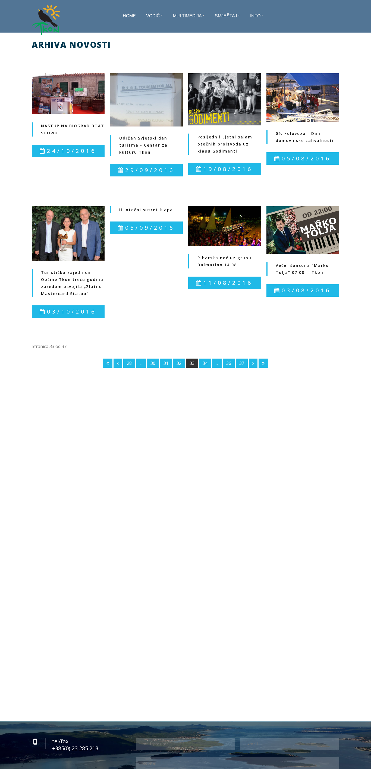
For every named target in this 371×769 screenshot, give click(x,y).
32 (179, 363)
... (141, 363)
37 (241, 363)
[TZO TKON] (46, 20)
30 (152, 363)
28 (129, 363)
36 (228, 363)
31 (166, 363)
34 (205, 363)
